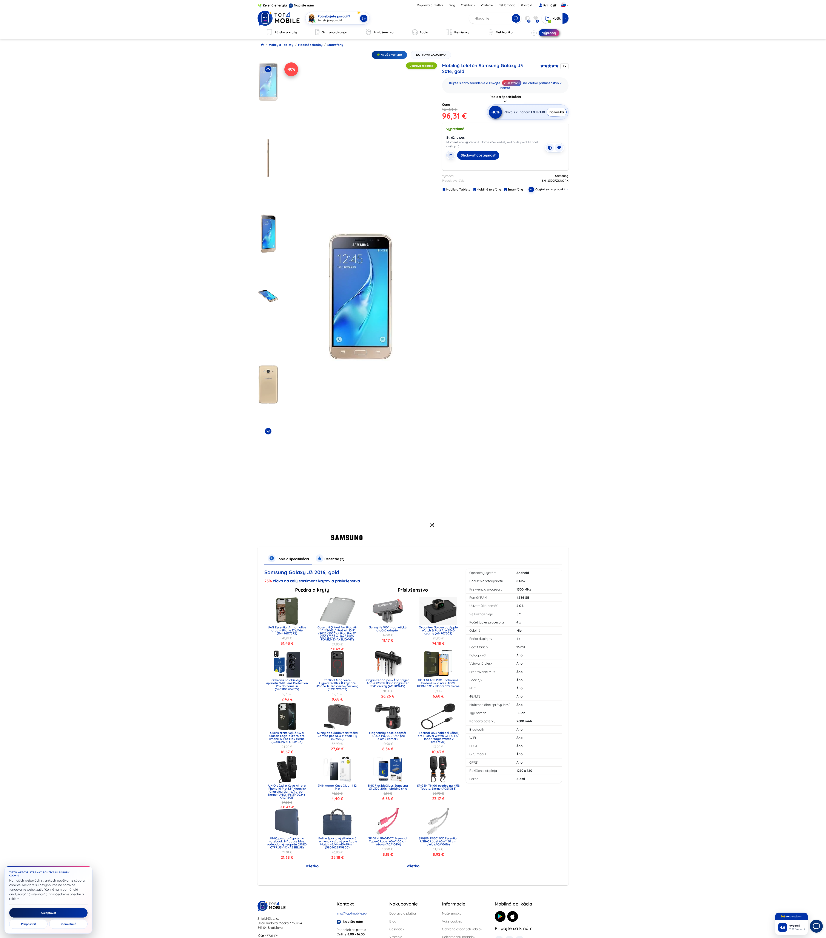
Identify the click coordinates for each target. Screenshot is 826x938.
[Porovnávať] (550, 148)
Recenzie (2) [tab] (334, 559)
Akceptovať (48, 913)
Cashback (468, 5)
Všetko (312, 866)
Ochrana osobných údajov (462, 929)
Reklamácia (507, 5)
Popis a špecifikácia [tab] (292, 559)
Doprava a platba (430, 5)
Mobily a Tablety (281, 45)
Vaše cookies (452, 921)
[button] (268, 99)
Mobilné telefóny (310, 45)
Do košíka (556, 112)
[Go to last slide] (268, 69)
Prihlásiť (549, 5)
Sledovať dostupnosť (478, 155)
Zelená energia (275, 5)
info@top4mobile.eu (352, 913)
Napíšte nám (304, 5)
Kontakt (526, 5)
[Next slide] (268, 431)
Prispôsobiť (28, 924)
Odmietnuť (68, 924)
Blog (452, 5)
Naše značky (451, 913)
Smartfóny (335, 45)
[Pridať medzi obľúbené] (559, 148)
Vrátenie (487, 5)
